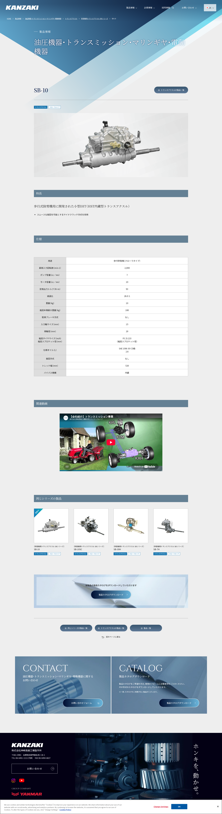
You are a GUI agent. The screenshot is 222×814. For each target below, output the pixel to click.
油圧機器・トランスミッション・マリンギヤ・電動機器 (43, 18)
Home (9, 18)
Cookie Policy (65, 809)
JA (210, 7)
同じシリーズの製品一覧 (77, 628)
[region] (111, 250)
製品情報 (130, 7)
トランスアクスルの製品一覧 (172, 90)
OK (179, 806)
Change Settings (161, 806)
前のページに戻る (113, 636)
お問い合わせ (188, 7)
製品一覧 (147, 628)
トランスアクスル (71, 18)
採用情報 (166, 7)
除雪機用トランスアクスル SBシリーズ (94, 18)
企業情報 (148, 7)
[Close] (218, 806)
